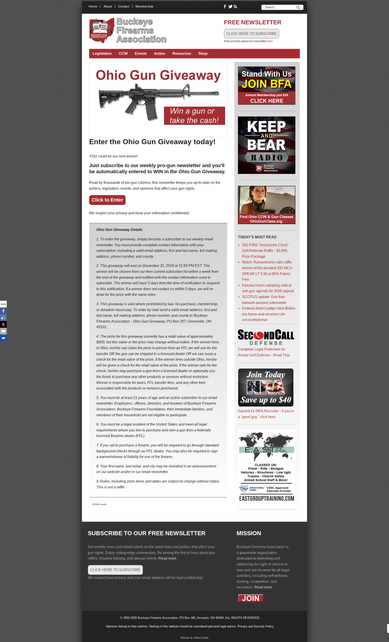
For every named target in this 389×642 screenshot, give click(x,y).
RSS (236, 7)
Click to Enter (107, 200)
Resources (181, 53)
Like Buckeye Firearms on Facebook (225, 7)
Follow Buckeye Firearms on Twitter (230, 7)
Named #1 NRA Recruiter (258, 411)
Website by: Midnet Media (194, 637)
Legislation (102, 53)
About (108, 6)
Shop (203, 53)
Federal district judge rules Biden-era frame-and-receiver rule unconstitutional (269, 314)
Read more (167, 558)
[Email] (3, 331)
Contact (123, 6)
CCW (123, 53)
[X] (3, 324)
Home (93, 6)
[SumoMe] (3, 338)
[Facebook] (3, 310)
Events (141, 53)
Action (159, 53)
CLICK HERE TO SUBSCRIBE (251, 34)
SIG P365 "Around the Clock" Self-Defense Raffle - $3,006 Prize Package (265, 250)
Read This (281, 355)
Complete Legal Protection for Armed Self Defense (261, 352)
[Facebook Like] (3, 317)
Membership (144, 6)
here (270, 41)
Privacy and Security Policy (255, 626)
